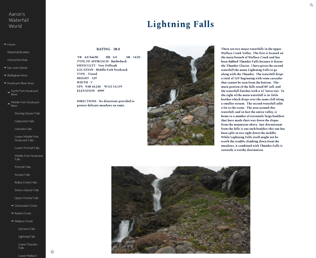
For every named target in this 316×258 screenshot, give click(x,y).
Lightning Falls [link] (26, 236)
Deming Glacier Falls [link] (27, 113)
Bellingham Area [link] (17, 75)
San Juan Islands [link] (17, 67)
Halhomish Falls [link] (24, 121)
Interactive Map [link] (17, 59)
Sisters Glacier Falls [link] (27, 190)
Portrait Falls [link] (23, 166)
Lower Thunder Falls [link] (27, 245)
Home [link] (11, 44)
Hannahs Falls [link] (23, 128)
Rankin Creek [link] (23, 213)
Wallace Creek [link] (24, 221)
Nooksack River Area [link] (20, 83)
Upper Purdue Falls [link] (27, 198)
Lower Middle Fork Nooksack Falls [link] (27, 138)
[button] (311, 5)
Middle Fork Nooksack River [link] (25, 103)
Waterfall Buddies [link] (18, 52)
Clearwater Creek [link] (26, 205)
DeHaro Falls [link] (26, 228)
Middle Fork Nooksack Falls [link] (29, 157)
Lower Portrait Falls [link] (27, 147)
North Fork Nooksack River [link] (24, 92)
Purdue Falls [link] (22, 174)
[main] (180, 23)
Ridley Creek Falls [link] (26, 182)
